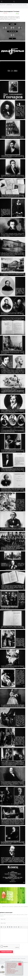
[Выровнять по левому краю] (8, 927)
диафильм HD (17, 906)
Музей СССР (3, 4)
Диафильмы (9, 4)
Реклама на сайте (16, 958)
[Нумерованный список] (16, 927)
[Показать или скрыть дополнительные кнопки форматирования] (21, 927)
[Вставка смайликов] (19, 927)
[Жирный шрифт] (1, 927)
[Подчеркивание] (5, 927)
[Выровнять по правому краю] (12, 927)
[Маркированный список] (14, 927)
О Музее (2, 958)
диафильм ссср (5, 906)
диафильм (11, 906)
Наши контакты (8, 958)
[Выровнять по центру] (10, 927)
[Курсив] (3, 927)
